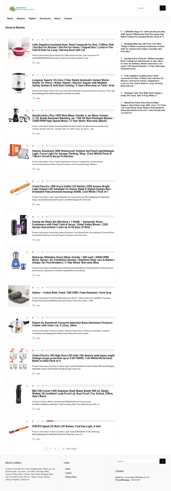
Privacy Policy (71, 477)
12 (63, 448)
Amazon (21, 18)
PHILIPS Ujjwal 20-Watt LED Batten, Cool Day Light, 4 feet (66, 426)
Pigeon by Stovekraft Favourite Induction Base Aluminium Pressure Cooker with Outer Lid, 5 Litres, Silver (72, 324)
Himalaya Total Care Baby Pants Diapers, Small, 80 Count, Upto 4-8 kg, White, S (141, 94)
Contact (68, 18)
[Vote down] (38, 39)
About (57, 18)
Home (10, 18)
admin (38, 63)
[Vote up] (42, 39)
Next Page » (72, 448)
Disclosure (45, 18)
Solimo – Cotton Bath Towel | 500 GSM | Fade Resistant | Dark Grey (71, 292)
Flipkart (32, 18)
